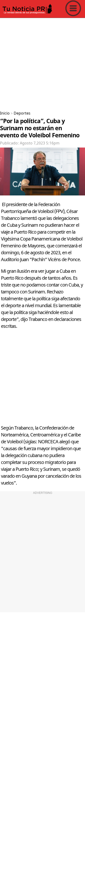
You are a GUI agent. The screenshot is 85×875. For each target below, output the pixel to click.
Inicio (5, 113)
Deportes (22, 113)
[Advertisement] (42, 62)
